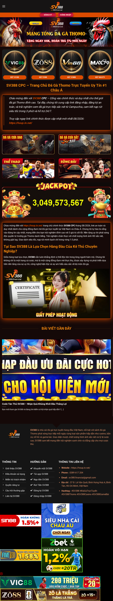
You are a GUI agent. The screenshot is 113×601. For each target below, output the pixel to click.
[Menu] (3, 6)
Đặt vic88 (14, 77)
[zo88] (50, 594)
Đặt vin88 (71, 77)
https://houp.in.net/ (20, 123)
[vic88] (50, 582)
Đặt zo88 (43, 77)
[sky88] (62, 520)
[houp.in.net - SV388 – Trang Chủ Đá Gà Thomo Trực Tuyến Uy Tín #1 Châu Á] (56, 6)
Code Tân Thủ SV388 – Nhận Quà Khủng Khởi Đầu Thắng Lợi (34, 404)
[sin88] (20, 520)
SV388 (37, 98)
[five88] (20, 555)
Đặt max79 (100, 77)
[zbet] (62, 555)
